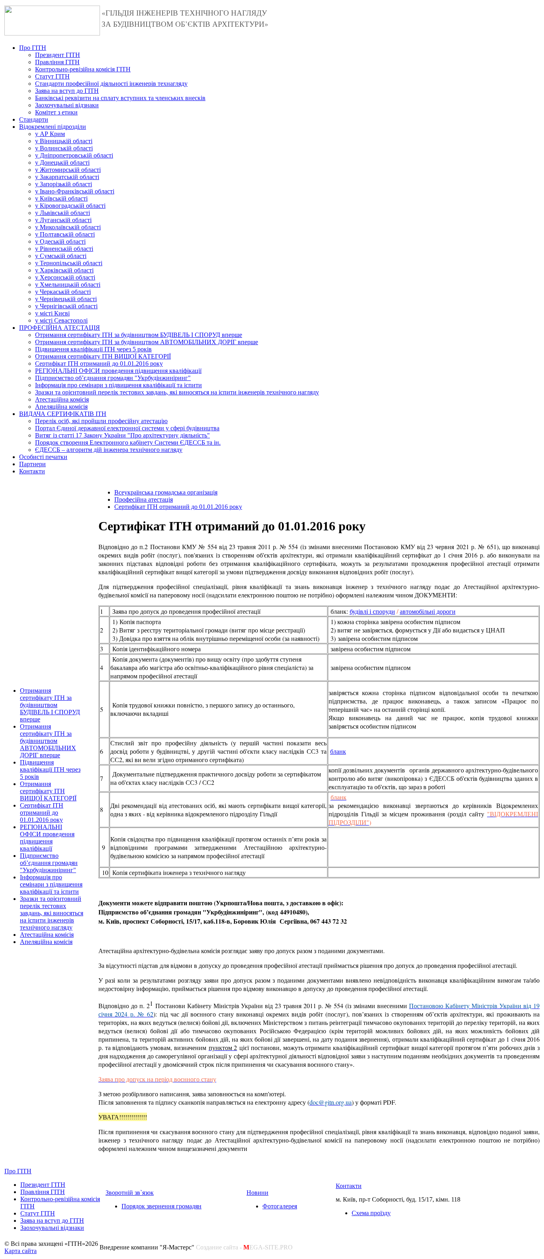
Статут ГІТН (52, 76)
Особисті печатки (43, 456)
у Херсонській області (65, 277)
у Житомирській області (68, 169)
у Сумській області (60, 255)
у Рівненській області (64, 248)
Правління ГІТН (57, 62)
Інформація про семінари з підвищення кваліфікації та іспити (118, 385)
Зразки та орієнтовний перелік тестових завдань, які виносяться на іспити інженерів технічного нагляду (177, 392)
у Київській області (61, 198)
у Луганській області (63, 220)
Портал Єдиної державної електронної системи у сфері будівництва (127, 428)
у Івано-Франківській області (74, 191)
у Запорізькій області (63, 184)
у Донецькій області (62, 162)
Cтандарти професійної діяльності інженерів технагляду (111, 83)
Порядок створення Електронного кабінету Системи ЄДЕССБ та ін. (128, 442)
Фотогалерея (279, 1206)
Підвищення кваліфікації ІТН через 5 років (93, 349)
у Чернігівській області (66, 306)
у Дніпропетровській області (74, 155)
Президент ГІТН (57, 54)
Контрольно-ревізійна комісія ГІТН (83, 69)
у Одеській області (60, 241)
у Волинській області (64, 148)
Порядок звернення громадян (161, 1206)
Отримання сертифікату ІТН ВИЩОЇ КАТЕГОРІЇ (103, 356)
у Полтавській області (65, 234)
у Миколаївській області (68, 227)
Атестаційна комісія (62, 399)
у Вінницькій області (63, 141)
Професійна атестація (143, 499)
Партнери (32, 464)
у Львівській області (62, 212)
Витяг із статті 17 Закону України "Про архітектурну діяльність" (122, 435)
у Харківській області (64, 270)
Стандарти (33, 119)
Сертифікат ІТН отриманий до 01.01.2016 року (99, 363)
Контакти (32, 471)
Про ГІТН (32, 47)
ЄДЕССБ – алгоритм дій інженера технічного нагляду (108, 449)
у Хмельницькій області (67, 284)
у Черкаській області (63, 291)
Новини (257, 1192)
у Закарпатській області (67, 176)
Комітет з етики (56, 112)
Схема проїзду (371, 1213)
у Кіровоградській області (70, 205)
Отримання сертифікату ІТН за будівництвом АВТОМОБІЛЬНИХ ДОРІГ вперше (146, 342)
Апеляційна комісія (61, 406)
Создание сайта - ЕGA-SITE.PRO (244, 1247)
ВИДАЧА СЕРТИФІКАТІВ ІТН (62, 413)
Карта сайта (20, 1250)
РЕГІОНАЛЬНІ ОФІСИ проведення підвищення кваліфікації (118, 370)
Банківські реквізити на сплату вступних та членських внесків (120, 98)
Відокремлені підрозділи (52, 126)
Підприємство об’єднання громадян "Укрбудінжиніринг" (113, 377)
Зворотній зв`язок (130, 1192)
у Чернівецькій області (66, 299)
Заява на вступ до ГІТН (67, 90)
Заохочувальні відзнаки (67, 105)
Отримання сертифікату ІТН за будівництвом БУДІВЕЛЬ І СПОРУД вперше (138, 334)
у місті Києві (52, 313)
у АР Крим (50, 133)
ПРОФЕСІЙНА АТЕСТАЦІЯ (59, 327)
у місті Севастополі (61, 320)
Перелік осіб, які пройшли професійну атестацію (101, 421)
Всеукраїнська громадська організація (165, 492)
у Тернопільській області (68, 263)
